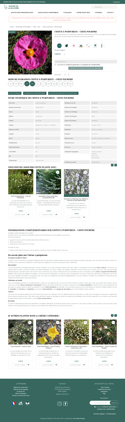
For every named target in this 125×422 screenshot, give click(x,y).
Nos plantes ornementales (22, 12)
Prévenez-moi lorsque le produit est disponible (86, 68)
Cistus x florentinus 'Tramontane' (30, 285)
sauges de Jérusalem (63, 289)
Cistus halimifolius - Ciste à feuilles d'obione (48, 347)
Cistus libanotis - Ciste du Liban (21, 346)
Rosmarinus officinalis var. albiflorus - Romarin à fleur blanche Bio (76, 199)
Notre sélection (83, 12)
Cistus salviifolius (85, 285)
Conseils (98, 12)
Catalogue (67, 12)
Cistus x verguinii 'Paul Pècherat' (106, 271)
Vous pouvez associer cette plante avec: (63, 93)
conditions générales (72, 65)
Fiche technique (15, 93)
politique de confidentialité (91, 65)
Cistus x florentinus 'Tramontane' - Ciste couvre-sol (76, 347)
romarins (22, 289)
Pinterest (68, 74)
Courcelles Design (79, 418)
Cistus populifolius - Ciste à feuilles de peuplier (104, 347)
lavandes (13, 289)
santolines (30, 289)
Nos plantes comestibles (48, 12)
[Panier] (120, 7)
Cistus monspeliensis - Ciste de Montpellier (21, 196)
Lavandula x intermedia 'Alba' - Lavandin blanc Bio (49, 196)
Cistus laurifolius (50, 287)
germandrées (47, 289)
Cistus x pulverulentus (44, 298)
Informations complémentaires (35, 93)
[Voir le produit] (28, 214)
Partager (65, 74)
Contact (110, 12)
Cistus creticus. (101, 267)
